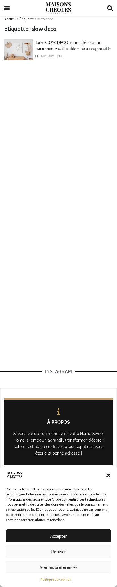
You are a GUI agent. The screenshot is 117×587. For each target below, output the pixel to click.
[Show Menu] (7, 8)
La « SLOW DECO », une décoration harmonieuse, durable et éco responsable (73, 45)
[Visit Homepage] (58, 8)
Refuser (58, 551)
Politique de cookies (55, 579)
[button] (108, 475)
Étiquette (27, 19)
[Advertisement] (58, 128)
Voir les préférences (59, 567)
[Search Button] (110, 8)
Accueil (10, 19)
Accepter (58, 536)
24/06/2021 (46, 56)
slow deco (45, 19)
